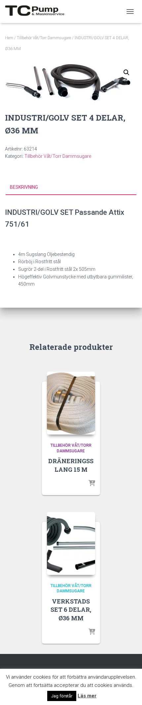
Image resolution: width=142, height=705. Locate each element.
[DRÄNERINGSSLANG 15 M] (71, 403)
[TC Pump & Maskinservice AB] (37, 11)
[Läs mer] (92, 483)
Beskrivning (24, 187)
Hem (9, 38)
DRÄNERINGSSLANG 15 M (70, 465)
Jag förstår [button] (61, 695)
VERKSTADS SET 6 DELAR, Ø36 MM (71, 609)
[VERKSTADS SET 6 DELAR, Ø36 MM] (71, 543)
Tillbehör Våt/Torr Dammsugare (44, 38)
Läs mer (87, 696)
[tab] (71, 187)
